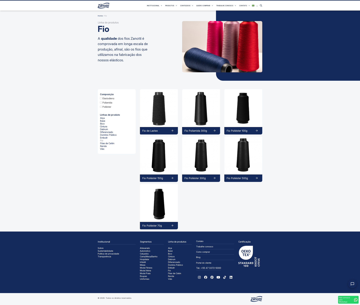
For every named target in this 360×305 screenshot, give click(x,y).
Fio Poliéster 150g (152, 178)
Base (102, 120)
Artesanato (145, 248)
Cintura (103, 126)
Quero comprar (203, 6)
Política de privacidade (108, 254)
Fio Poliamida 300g (195, 130)
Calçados (144, 254)
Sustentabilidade (105, 251)
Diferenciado (106, 132)
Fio (101, 140)
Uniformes (144, 279)
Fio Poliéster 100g (237, 130)
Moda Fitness (146, 268)
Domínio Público (108, 134)
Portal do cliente (203, 263)
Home (100, 16)
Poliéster (106, 106)
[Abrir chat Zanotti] (352, 284)
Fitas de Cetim (107, 143)
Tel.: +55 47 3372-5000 (208, 268)
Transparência (104, 256)
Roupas (143, 276)
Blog (198, 257)
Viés (102, 149)
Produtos (169, 6)
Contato (243, 6)
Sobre (101, 248)
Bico (102, 123)
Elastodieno (108, 98)
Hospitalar (144, 259)
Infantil (143, 262)
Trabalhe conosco (224, 6)
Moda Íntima (145, 270)
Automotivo (145, 251)
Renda (103, 146)
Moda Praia (145, 273)
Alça (102, 118)
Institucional (153, 6)
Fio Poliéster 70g (152, 225)
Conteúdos (185, 6)
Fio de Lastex (150, 130)
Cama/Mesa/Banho (149, 256)
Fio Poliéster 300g (195, 178)
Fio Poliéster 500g (237, 178)
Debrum (104, 129)
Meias (142, 265)
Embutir (104, 137)
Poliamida (107, 102)
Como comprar (203, 252)
